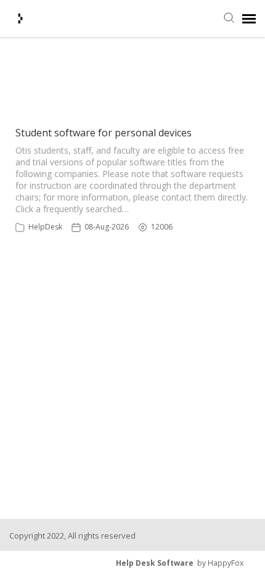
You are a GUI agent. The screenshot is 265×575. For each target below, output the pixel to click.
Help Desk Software (155, 563)
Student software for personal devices (103, 132)
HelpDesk (45, 226)
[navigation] (249, 18)
